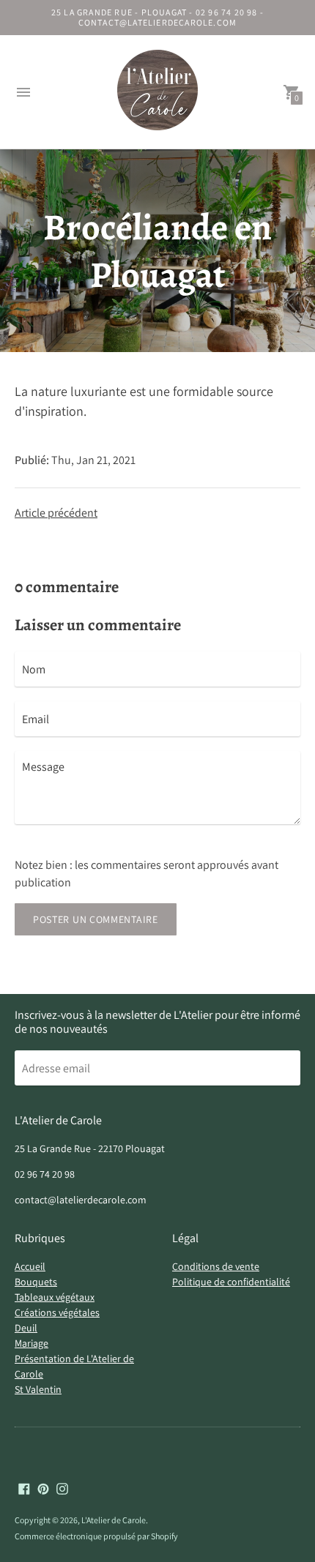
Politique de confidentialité (231, 1281)
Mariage (31, 1343)
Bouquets (36, 1281)
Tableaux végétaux (54, 1297)
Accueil (30, 1266)
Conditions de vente (215, 1266)
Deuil (26, 1327)
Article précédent (56, 512)
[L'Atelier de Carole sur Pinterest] (43, 1487)
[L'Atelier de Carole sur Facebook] (24, 1487)
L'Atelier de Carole (113, 1519)
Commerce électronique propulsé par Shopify (96, 1536)
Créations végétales (57, 1312)
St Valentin (38, 1389)
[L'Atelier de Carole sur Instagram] (62, 1487)
